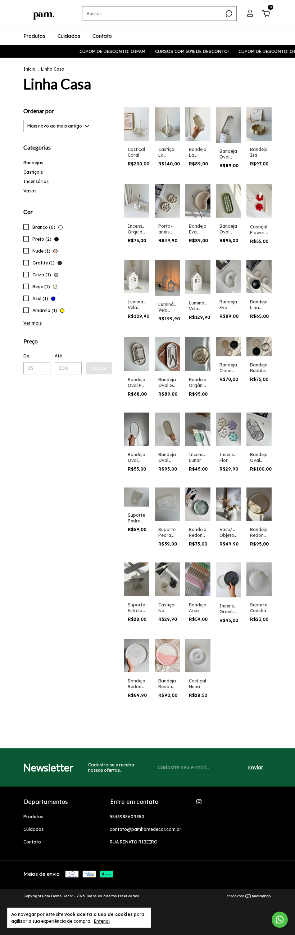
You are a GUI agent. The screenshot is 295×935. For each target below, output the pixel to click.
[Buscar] (228, 13)
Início (29, 69)
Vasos (29, 190)
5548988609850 (127, 816)
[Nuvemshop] (249, 897)
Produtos (34, 36)
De (26, 356)
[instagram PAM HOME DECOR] (199, 802)
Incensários (36, 181)
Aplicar (99, 368)
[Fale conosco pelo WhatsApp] (280, 920)
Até (58, 356)
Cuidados (69, 36)
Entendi (102, 921)
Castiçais (33, 172)
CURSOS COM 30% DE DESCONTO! (178, 51)
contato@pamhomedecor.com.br (145, 829)
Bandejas (33, 162)
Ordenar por (38, 110)
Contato (102, 36)
